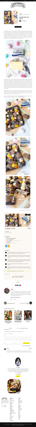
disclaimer (31, 424)
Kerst (10, 418)
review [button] (20, 277)
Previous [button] (30, 309)
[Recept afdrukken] (26, 215)
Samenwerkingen (21, 14)
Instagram (13, 299)
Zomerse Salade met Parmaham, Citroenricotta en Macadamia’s (8, 322)
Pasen (26, 14)
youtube (34, 0)
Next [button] (31, 309)
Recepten (29, 14)
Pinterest (15, 299)
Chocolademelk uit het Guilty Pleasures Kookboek (18, 321)
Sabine (12, 289)
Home (1, 0)
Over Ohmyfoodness (6, 0)
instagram (32, 0)
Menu (34, 5)
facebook (30, 0)
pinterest (33, 0)
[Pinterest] (20, 285)
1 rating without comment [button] (24, 328)
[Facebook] (17, 285)
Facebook (12, 299)
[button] (29, 215)
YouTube (11, 299)
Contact (11, 0)
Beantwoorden (30, 348)
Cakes (24, 14)
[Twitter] (18, 285)
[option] (8, 317)
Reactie (5, 335)
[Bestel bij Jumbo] (9, 246)
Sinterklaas (11, 420)
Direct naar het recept (18, 26)
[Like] (15, 285)
